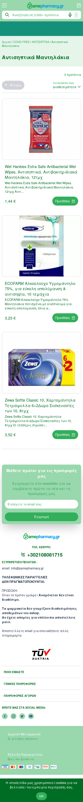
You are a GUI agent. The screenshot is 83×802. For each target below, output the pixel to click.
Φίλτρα (15, 85)
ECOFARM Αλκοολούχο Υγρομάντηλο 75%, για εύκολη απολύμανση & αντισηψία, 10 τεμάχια (40, 288)
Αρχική (6, 42)
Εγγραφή (41, 516)
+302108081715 (45, 554)
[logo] (41, 5)
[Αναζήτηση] (7, 14)
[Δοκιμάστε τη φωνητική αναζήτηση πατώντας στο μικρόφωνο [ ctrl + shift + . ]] (70, 14)
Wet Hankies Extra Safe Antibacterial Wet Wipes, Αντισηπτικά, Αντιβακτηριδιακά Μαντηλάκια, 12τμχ (41, 172)
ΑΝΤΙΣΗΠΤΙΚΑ (40, 42)
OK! (41, 796)
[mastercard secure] (46, 767)
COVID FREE (21, 42)
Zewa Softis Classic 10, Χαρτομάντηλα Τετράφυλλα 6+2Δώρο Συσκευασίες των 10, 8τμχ (40, 405)
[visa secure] (38, 767)
